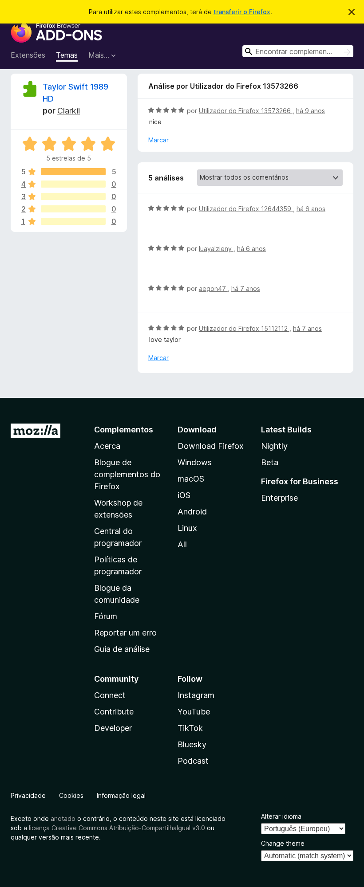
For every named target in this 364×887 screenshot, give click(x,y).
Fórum (105, 616)
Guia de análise (122, 649)
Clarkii (68, 110)
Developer (113, 728)
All (182, 544)
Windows (195, 462)
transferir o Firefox (242, 12)
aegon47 (213, 288)
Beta (269, 462)
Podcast (193, 760)
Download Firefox (211, 446)
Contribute (114, 711)
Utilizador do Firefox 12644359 (246, 208)
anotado (63, 818)
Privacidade (28, 795)
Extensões (28, 55)
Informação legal (121, 795)
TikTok (190, 728)
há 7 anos (245, 288)
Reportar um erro (125, 632)
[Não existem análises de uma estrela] (73, 221)
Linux (187, 528)
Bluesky (192, 744)
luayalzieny (216, 248)
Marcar (158, 140)
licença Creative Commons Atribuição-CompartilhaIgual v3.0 (117, 828)
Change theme (283, 843)
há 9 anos (310, 110)
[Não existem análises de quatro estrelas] (73, 184)
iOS (184, 495)
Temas (67, 55)
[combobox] (297, 51)
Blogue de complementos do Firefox (127, 474)
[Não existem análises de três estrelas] (73, 196)
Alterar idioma (281, 816)
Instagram (196, 695)
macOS (191, 478)
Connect (110, 695)
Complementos (123, 429)
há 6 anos (311, 208)
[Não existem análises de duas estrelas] (73, 208)
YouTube (194, 711)
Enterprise (279, 497)
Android (192, 511)
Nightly (274, 446)
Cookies (71, 795)
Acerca (107, 446)
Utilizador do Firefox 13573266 (246, 110)
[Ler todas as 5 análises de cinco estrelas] (73, 171)
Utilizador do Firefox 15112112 (244, 328)
